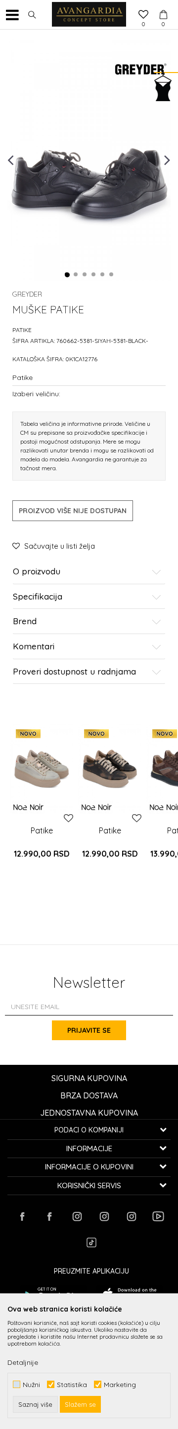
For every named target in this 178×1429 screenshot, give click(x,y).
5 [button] (102, 274)
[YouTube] (158, 1216)
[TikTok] (91, 1242)
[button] (32, 15)
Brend (25, 621)
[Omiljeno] (143, 15)
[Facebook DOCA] (49, 1216)
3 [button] (85, 274)
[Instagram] (76, 1216)
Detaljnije (22, 1362)
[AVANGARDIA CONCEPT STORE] (89, 15)
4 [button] (93, 274)
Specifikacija (37, 597)
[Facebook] (22, 1216)
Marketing (120, 1384)
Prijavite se (89, 1030)
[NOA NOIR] (28, 807)
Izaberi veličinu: (36, 393)
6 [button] (111, 274)
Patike (22, 330)
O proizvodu (36, 571)
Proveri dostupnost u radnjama (74, 672)
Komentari (33, 646)
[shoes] (41, 768)
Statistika (72, 1384)
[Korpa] (163, 5)
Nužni (31, 1384)
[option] (89, 159)
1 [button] (67, 274)
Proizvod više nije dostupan (73, 510)
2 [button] (76, 274)
